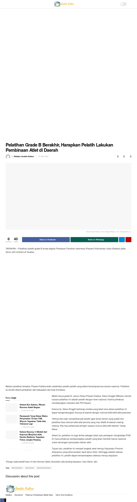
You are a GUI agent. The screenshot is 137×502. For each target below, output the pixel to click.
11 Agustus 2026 (27, 427)
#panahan (30, 468)
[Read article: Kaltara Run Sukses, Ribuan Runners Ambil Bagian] (12, 407)
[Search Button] (130, 4)
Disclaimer (19, 495)
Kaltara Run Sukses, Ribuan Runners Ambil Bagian (32, 406)
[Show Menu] (7, 4)
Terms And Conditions (64, 495)
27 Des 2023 (43, 156)
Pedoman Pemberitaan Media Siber (39, 495)
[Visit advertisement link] (68, 77)
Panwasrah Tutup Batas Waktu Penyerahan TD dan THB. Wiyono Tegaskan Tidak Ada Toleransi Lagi (34, 420)
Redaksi (9, 495)
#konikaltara (17, 468)
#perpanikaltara (44, 468)
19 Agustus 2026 (27, 410)
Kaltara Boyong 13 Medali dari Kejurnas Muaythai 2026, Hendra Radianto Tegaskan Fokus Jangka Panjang (33, 435)
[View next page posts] (29, 448)
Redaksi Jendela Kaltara (24, 156)
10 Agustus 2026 (27, 443)
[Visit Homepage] (64, 4)
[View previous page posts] (25, 448)
